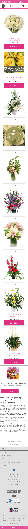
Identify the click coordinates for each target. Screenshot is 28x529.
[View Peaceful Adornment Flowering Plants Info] (14, 267)
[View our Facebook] (14, 470)
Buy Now (14, 46)
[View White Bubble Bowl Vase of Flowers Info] (14, 23)
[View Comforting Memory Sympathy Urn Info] (14, 300)
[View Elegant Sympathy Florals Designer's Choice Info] (14, 63)
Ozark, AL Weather (6, 518)
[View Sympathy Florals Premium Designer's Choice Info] (14, 135)
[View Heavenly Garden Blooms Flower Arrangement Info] (14, 234)
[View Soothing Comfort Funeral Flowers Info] (14, 102)
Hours (24, 528)
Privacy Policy (7, 520)
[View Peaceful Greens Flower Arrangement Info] (14, 168)
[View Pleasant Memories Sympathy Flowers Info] (14, 201)
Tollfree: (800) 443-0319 (14, 484)
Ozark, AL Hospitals (21, 515)
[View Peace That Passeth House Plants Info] (14, 339)
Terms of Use (14, 523)
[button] (23, 6)
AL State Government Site (19, 518)
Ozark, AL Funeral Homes (8, 515)
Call (5, 528)
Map (14, 528)
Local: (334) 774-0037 (14, 482)
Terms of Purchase (18, 520)
